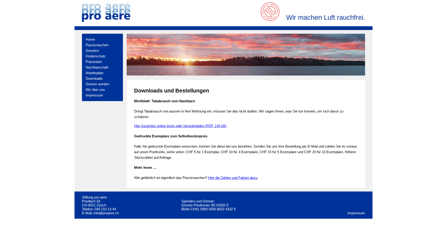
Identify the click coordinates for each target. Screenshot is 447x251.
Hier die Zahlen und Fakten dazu (232, 178)
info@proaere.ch (106, 213)
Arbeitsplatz (95, 73)
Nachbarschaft (97, 67)
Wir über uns (95, 90)
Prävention (94, 62)
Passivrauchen (97, 45)
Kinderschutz (96, 56)
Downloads (94, 78)
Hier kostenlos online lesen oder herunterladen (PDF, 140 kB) (180, 126)
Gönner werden (97, 84)
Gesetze (92, 51)
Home (90, 39)
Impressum (94, 95)
